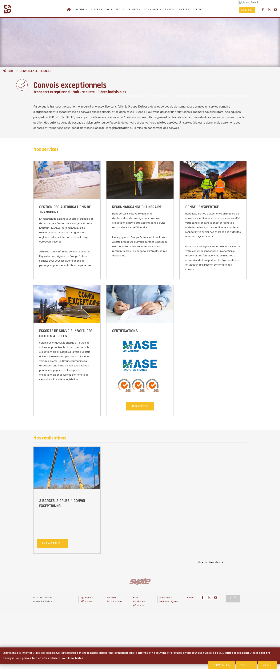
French (254, 2)
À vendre (170, 9)
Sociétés (112, 597)
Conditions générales (139, 603)
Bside (48, 601)
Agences (184, 9)
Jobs (109, 9)
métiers (8, 70)
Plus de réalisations (210, 562)
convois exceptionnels (35, 71)
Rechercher (247, 9)
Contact (198, 9)
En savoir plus (140, 406)
